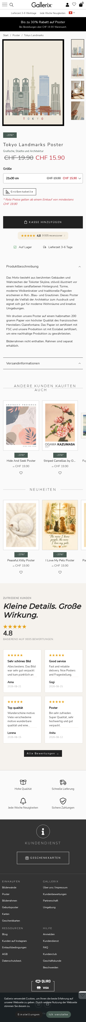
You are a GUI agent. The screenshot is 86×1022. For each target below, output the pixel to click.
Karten (5, 914)
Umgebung (49, 907)
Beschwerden (50, 967)
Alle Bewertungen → (43, 753)
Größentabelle (21, 191)
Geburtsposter (10, 907)
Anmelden (49, 934)
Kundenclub (50, 954)
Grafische (8, 151)
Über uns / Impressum (55, 887)
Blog (5, 934)
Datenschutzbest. (12, 960)
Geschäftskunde (52, 960)
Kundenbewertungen (55, 894)
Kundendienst (51, 941)
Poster (5, 894)
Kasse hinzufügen (45, 222)
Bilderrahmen (9, 900)
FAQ (45, 947)
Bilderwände (9, 887)
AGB (5, 954)
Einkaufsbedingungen (14, 947)
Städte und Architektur (30, 151)
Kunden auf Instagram (14, 941)
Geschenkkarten (45, 858)
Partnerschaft (50, 900)
